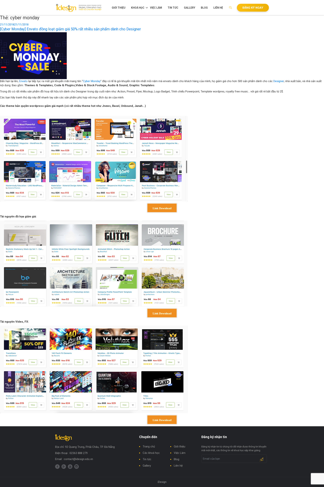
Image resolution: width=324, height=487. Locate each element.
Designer (278, 81)
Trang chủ (149, 446)
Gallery (189, 7)
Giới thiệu (118, 7)
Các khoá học (151, 453)
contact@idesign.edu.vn (78, 459)
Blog (204, 7)
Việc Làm (156, 7)
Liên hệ (218, 7)
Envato (23, 81)
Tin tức (173, 7)
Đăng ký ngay (252, 7)
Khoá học (137, 7)
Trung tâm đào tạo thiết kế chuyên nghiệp (79, 8)
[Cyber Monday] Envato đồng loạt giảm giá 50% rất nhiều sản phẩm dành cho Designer (70, 29)
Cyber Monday (91, 81)
